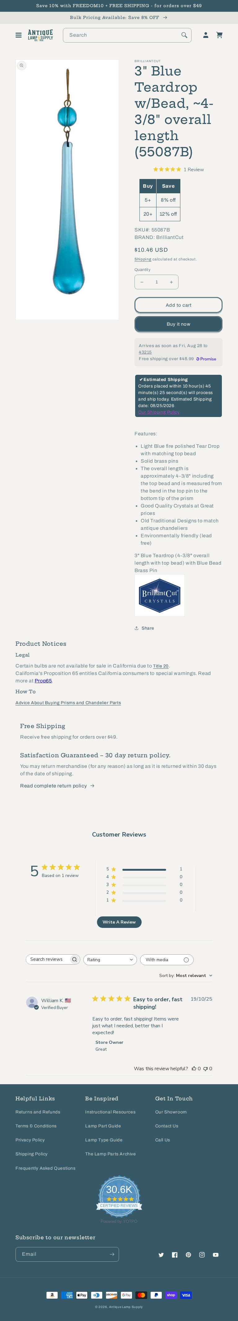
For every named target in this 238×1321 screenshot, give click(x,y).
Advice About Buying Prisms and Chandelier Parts (68, 702)
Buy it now (179, 324)
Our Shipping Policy (158, 412)
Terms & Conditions (36, 1126)
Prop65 (43, 680)
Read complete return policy (53, 785)
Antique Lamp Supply (126, 1307)
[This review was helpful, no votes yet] (194, 1068)
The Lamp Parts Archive (110, 1154)
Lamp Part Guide (103, 1126)
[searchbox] (47, 959)
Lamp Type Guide (103, 1140)
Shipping (143, 259)
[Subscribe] (112, 1254)
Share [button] (148, 628)
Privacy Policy (30, 1140)
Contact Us (166, 1126)
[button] (18, 35)
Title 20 (161, 666)
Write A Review (119, 922)
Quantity (142, 270)
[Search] (184, 35)
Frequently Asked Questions (45, 1168)
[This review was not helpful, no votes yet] (205, 1068)
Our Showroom (171, 1112)
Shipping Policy (31, 1154)
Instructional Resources (110, 1112)
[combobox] (127, 35)
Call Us (162, 1140)
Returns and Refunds (37, 1112)
